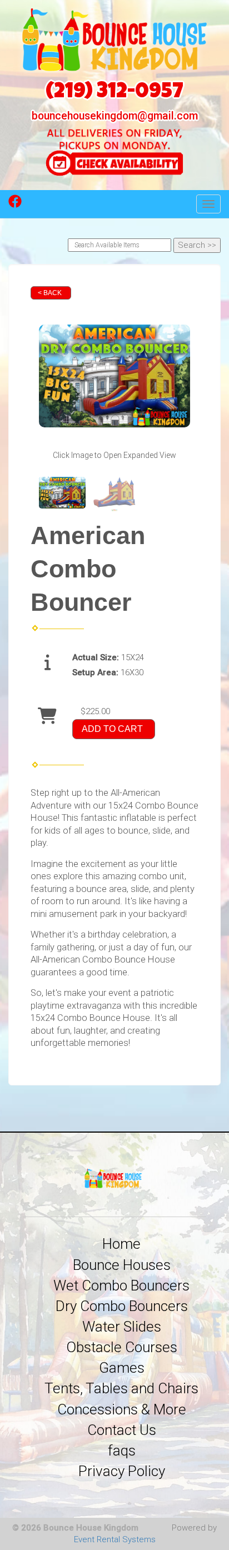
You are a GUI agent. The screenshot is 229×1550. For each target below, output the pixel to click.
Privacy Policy (121, 1471)
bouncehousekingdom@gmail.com (115, 115)
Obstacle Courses (121, 1347)
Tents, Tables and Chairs (121, 1388)
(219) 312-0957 (114, 93)
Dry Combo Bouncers (122, 1306)
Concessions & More (121, 1409)
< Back (50, 293)
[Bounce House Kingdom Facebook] (15, 205)
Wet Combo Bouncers (121, 1285)
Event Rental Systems (115, 1539)
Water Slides (121, 1326)
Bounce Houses (122, 1265)
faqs (122, 1450)
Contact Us (121, 1430)
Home (121, 1243)
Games (122, 1367)
